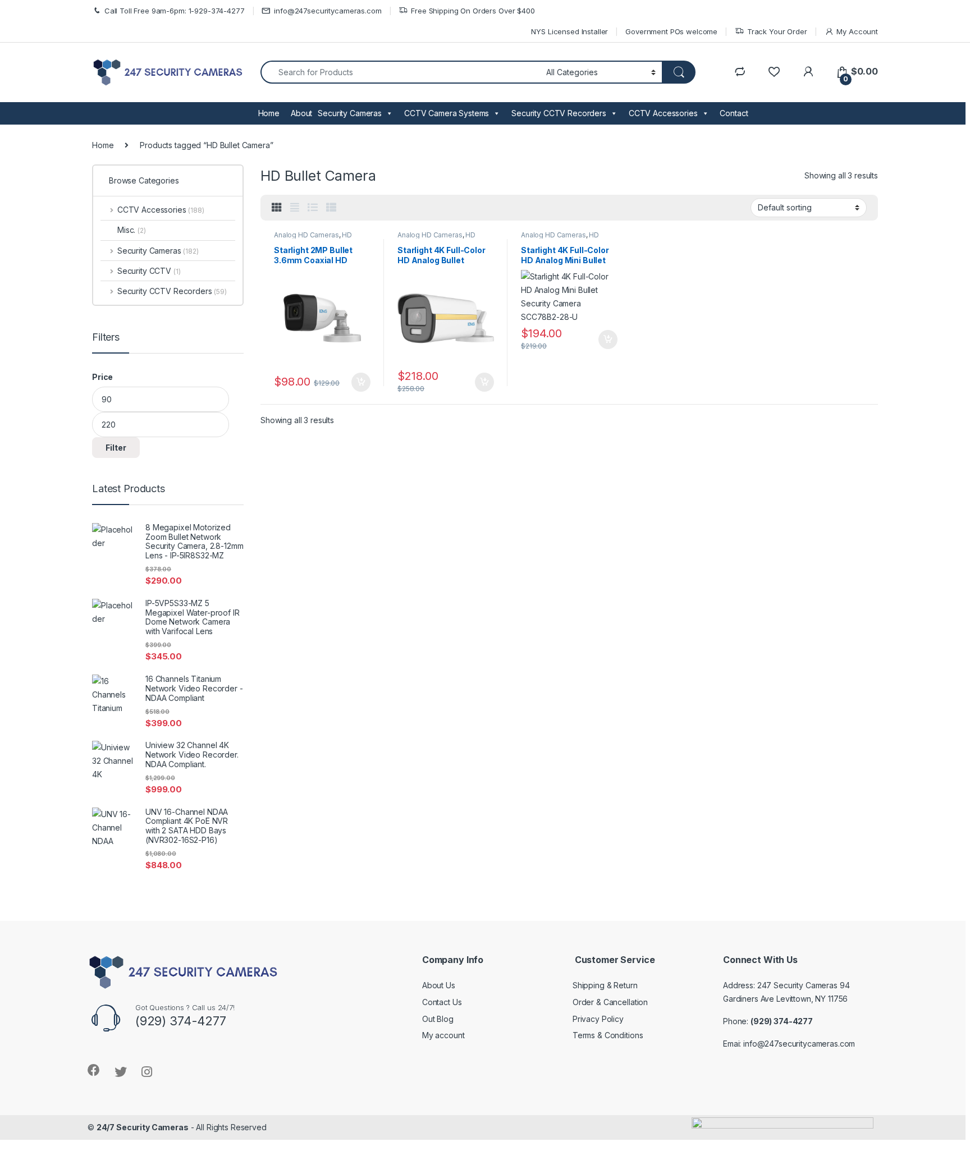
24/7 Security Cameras (143, 1127)
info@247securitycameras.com (327, 10)
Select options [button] (357, 382)
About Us (438, 985)
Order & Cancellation (610, 1002)
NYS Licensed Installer (569, 31)
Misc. (131, 230)
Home (269, 113)
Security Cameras (350, 113)
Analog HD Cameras (306, 235)
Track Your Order (777, 31)
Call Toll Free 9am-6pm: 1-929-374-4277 (174, 10)
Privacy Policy (598, 1019)
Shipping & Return (605, 985)
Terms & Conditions (608, 1035)
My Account (857, 31)
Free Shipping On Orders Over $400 (472, 10)
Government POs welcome (671, 31)
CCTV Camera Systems (446, 113)
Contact (734, 113)
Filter (116, 447)
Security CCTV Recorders (558, 113)
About (301, 113)
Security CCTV (148, 271)
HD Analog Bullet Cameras (313, 238)
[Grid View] (277, 207)
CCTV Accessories (663, 113)
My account (443, 1035)
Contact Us (442, 1002)
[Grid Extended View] (294, 207)
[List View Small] (331, 207)
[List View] (313, 207)
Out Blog (438, 1019)
